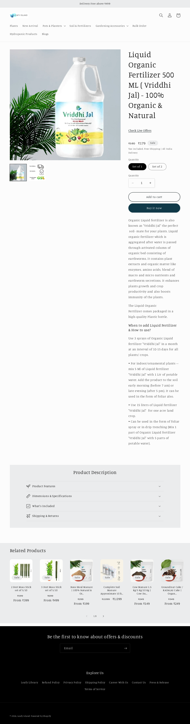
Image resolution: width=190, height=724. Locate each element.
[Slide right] (103, 616)
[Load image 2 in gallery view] (37, 172)
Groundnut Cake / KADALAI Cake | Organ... (172, 590)
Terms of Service (95, 689)
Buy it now (154, 208)
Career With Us (118, 682)
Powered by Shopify (41, 716)
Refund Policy (51, 682)
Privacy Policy (72, 682)
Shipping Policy (95, 682)
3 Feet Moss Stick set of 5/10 (51, 589)
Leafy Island (23, 716)
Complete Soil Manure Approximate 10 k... (112, 590)
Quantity (133, 175)
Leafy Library (29, 682)
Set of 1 (137, 166)
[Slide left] (87, 616)
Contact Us (139, 682)
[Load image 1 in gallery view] (18, 172)
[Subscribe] (125, 648)
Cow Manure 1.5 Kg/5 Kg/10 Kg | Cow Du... (142, 590)
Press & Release (159, 682)
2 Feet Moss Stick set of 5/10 (21, 589)
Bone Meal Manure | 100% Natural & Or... (82, 590)
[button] (53, 26)
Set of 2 (157, 166)
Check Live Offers (139, 130)
